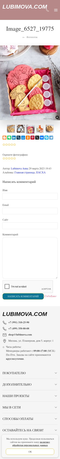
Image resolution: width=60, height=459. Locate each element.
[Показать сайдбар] (56, 9)
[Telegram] (51, 138)
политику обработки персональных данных (31, 443)
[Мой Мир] (23, 138)
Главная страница (24, 172)
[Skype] (46, 138)
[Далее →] (30, 82)
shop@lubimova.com (20, 334)
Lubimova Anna (19, 168)
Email (5, 205)
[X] (37, 138)
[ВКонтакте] (42, 138)
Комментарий (10, 234)
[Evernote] (9, 138)
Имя (4, 190)
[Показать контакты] (47, 9)
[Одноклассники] (28, 138)
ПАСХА (41, 172)
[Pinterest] (32, 138)
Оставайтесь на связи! (23, 430)
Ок (30, 451)
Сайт (5, 219)
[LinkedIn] (14, 138)
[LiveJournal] (18, 138)
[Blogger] (4, 138)
